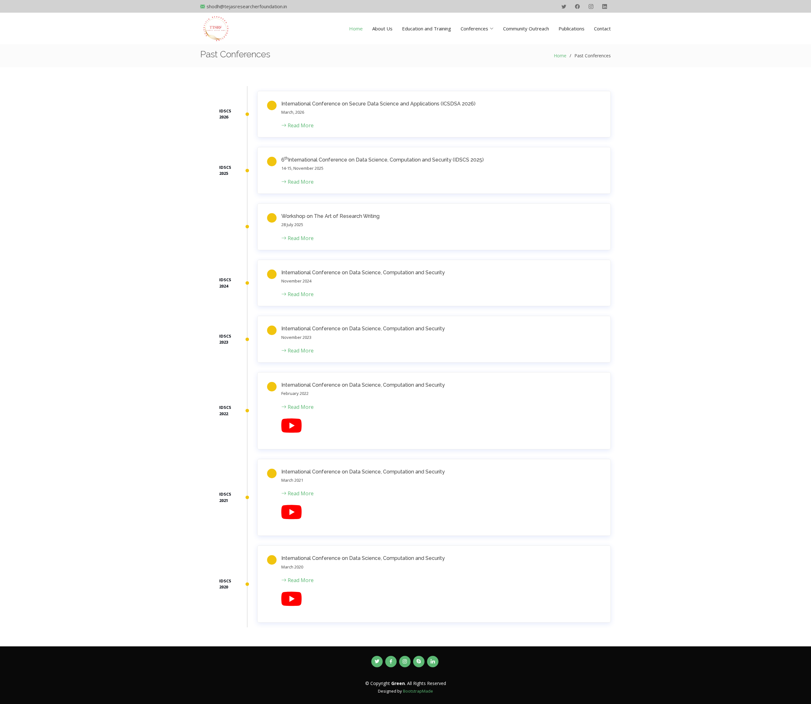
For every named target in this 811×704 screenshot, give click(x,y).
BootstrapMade (418, 691)
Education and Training (426, 28)
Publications (571, 28)
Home (356, 28)
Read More (300, 125)
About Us (382, 28)
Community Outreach (526, 28)
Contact (602, 28)
